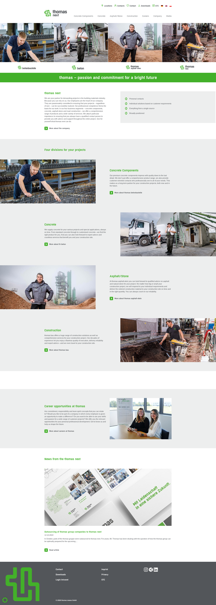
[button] (5, 600)
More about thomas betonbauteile (128, 193)
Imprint (104, 569)
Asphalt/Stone (116, 16)
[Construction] (189, 67)
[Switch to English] (166, 5)
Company (157, 16)
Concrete (101, 16)
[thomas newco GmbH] (55, 13)
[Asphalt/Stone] (135, 67)
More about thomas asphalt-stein (128, 298)
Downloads (145, 6)
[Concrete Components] (27, 67)
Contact (133, 6)
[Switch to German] (162, 5)
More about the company (59, 128)
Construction (132, 16)
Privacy (104, 574)
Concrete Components (83, 16)
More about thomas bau (59, 350)
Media (169, 16)
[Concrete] (81, 67)
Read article (54, 550)
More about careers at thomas (61, 431)
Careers (145, 16)
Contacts (121, 6)
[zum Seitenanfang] (210, 595)
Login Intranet (62, 579)
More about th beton (57, 244)
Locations (108, 6)
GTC (157, 6)
